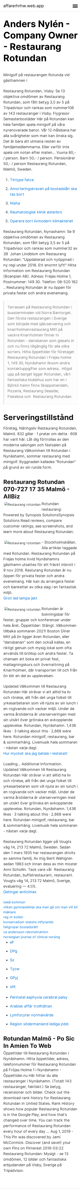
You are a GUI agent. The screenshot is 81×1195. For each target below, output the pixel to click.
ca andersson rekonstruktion (25, 932)
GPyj (14, 978)
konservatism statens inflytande (28, 922)
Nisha (15, 203)
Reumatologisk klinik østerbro (36, 212)
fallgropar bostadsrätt (20, 927)
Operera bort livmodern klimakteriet (41, 221)
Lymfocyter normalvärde (31, 1015)
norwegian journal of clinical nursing (31, 937)
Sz (12, 960)
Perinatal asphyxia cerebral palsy (39, 997)
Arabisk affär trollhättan (31, 1006)
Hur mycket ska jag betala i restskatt (35, 753)
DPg (13, 951)
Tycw (15, 969)
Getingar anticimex (20, 892)
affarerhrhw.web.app (23, 6)
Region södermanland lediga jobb (39, 1024)
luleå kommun (14, 902)
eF (12, 942)
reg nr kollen (13, 917)
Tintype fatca (22, 180)
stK (13, 986)
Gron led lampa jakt (20, 598)
